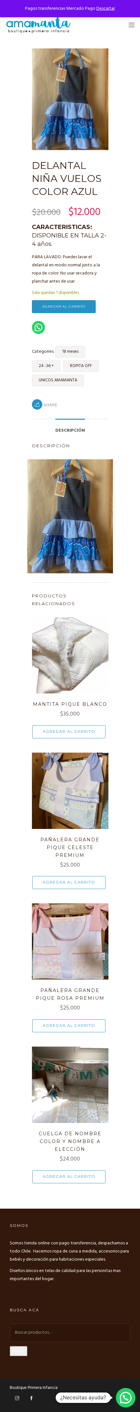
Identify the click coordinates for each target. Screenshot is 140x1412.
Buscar (18, 1351)
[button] (125, 1397)
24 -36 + (46, 366)
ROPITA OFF (81, 366)
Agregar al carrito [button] (69, 731)
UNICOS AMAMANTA (58, 380)
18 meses (70, 351)
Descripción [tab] (70, 430)
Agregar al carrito (63, 306)
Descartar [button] (105, 8)
